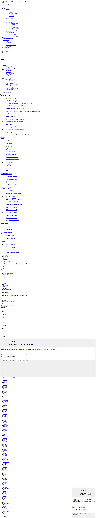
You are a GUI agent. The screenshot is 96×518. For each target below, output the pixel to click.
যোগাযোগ (5, 314)
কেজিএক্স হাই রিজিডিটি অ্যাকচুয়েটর (15, 26)
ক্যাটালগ (4, 325)
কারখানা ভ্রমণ (8, 42)
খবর (4, 37)
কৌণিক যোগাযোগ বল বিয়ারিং (12, 252)
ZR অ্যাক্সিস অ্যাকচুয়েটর (13, 29)
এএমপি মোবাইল (12, 305)
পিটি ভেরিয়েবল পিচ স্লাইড (13, 27)
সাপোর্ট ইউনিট (11, 16)
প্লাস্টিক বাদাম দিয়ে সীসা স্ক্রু (12, 159)
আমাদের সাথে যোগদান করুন (11, 45)
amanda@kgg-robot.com (8, 297)
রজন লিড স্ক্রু (11, 14)
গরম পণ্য (2, 305)
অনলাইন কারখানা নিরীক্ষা (5, 51)
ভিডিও (7, 41)
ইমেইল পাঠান (3, 307)
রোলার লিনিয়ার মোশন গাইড (14, 21)
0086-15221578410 (7, 299)
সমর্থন (4, 320)
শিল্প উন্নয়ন (8, 43)
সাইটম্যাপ (6, 305)
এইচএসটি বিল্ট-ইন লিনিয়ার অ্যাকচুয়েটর (16, 24)
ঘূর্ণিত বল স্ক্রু (11, 12)
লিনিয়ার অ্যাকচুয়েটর (9, 22)
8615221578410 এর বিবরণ (8, 301)
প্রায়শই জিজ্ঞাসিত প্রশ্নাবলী (8, 38)
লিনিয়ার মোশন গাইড (9, 18)
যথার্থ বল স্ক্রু (11, 11)
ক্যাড (4, 331)
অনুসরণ (4, 300)
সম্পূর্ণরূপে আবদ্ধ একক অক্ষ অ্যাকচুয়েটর (15, 108)
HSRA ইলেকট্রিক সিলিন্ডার (14, 23)
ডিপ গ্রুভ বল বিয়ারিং (12, 35)
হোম (4, 7)
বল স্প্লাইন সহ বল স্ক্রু (13, 13)
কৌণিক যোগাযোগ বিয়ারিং (13, 36)
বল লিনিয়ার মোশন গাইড (13, 19)
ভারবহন (7, 33)
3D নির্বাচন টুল (6, 47)
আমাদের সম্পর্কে (6, 40)
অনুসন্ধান (2, 266)
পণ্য (4, 8)
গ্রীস (10, 17)
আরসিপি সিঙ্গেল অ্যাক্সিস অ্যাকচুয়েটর (15, 28)
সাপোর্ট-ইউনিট (9, 165)
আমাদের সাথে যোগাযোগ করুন (8, 48)
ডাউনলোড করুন (9, 46)
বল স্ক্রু (7, 9)
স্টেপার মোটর (8, 31)
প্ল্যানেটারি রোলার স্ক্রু (10, 32)
